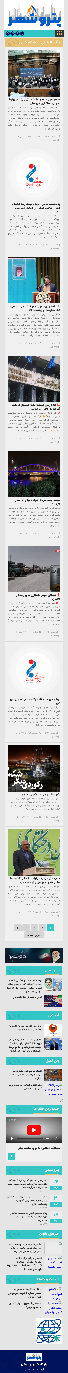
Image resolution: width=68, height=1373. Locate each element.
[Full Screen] (55, 1138)
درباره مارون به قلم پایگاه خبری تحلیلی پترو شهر (35, 701)
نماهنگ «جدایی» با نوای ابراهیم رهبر (39, 1148)
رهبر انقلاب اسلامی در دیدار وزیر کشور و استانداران (25, 1087)
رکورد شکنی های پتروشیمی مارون (41, 794)
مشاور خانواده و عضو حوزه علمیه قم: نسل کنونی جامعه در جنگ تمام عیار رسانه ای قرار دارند (25, 1247)
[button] (14, 1120)
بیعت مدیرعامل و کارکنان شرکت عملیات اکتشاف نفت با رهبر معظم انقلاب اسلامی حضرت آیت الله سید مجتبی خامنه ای (24, 986)
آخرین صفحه (34, 935)
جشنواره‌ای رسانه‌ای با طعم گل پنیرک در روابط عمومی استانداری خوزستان (34, 101)
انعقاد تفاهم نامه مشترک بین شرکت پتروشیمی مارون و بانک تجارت (26, 1074)
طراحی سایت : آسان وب (34, 1369)
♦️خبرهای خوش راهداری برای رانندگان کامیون (37, 597)
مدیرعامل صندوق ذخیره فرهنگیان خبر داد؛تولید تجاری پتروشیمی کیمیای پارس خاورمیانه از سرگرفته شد (27, 1184)
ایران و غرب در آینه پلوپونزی (27, 997)
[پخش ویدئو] (34, 1130)
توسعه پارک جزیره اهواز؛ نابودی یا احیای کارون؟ (37, 502)
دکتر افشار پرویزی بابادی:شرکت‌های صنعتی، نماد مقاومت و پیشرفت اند (35, 308)
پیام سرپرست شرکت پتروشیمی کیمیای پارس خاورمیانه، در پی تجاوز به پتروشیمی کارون (27, 1200)
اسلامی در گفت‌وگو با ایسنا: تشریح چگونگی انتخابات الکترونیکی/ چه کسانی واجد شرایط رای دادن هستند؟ (24, 1263)
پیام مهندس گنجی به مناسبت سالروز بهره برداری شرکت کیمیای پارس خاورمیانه (29, 1216)
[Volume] (47, 1138)
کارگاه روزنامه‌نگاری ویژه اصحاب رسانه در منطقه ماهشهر (25, 1027)
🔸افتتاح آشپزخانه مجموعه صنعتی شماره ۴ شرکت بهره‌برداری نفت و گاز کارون (25, 1293)
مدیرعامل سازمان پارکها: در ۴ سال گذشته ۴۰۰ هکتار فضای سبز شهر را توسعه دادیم (34, 880)
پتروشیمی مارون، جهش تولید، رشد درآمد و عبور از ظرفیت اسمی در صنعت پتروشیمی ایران (36, 208)
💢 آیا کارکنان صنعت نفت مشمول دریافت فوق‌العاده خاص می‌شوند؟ (36, 407)
